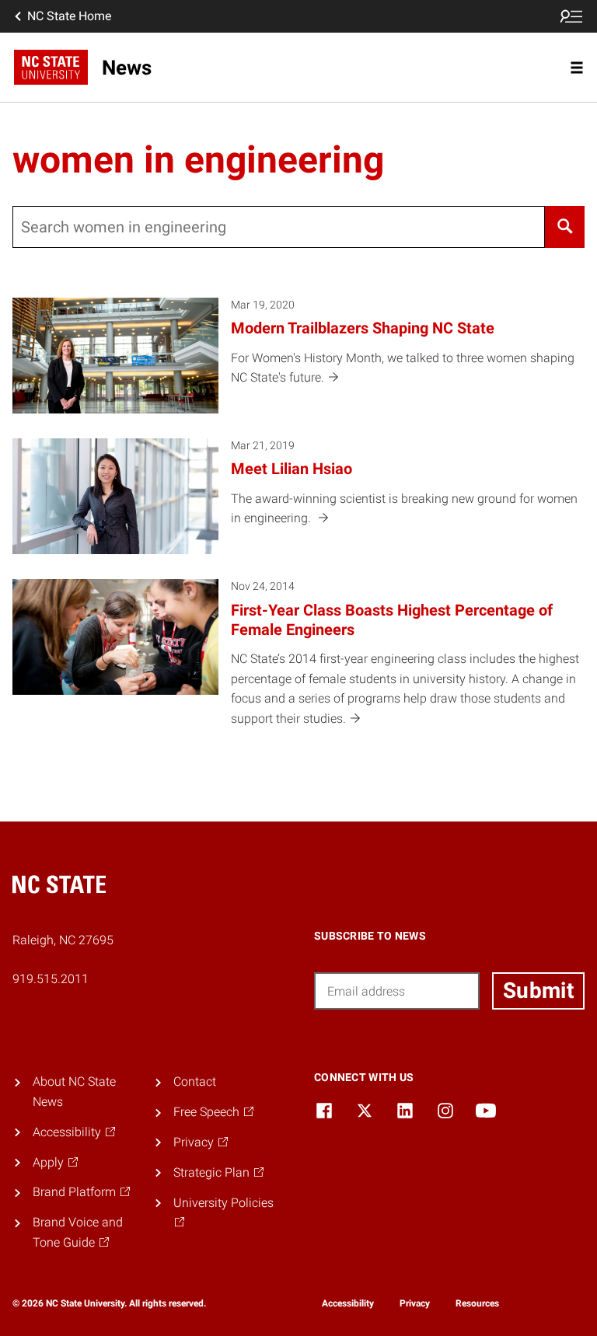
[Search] (565, 227)
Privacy (415, 1303)
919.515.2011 (50, 978)
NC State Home (69, 16)
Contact (194, 1081)
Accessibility (348, 1303)
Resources (477, 1303)
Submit (538, 990)
